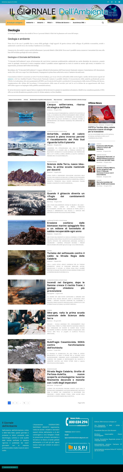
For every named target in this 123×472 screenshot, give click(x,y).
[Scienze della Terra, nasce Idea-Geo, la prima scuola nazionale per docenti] (26, 173)
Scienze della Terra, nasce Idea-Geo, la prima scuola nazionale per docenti (66, 167)
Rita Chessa (50, 201)
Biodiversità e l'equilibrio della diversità (41, 99)
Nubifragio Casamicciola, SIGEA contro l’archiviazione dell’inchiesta (66, 345)
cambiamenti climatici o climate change (75, 99)
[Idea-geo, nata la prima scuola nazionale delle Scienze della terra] (26, 322)
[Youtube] (119, 2)
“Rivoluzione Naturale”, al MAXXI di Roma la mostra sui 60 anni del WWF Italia (106, 158)
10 (24, 403)
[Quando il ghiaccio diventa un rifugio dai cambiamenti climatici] (26, 203)
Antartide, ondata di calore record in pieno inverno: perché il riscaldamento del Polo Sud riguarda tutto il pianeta (66, 138)
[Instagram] (112, 2)
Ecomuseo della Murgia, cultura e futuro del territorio (105, 147)
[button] (102, 22)
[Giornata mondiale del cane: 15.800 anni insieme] (91, 183)
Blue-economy (58, 99)
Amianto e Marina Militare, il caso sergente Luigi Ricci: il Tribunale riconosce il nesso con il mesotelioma (106, 171)
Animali (26, 99)
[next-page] (28, 402)
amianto (10, 79)
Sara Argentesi (50, 293)
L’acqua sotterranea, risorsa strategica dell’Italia (66, 106)
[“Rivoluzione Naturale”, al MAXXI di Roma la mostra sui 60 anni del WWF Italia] (91, 157)
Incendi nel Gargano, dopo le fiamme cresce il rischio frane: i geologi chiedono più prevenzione (66, 286)
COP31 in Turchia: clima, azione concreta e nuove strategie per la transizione (101, 129)
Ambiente (49, 191)
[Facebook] (108, 2)
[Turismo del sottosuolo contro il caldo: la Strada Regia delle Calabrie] (26, 262)
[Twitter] (116, 2)
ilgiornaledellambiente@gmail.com (76, 438)
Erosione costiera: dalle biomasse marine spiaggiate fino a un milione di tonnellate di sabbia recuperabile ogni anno (66, 227)
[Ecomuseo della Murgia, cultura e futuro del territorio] (91, 146)
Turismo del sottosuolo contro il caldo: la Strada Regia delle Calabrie (66, 256)
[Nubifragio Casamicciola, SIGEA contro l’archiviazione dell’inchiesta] (26, 351)
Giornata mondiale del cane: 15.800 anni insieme (106, 183)
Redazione (49, 110)
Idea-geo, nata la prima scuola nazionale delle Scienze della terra (66, 315)
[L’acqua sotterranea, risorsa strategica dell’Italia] (26, 114)
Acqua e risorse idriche (15, 99)
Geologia (49, 250)
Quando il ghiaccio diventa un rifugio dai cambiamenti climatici (66, 196)
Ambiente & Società (52, 161)
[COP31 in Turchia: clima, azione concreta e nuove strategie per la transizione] (101, 114)
